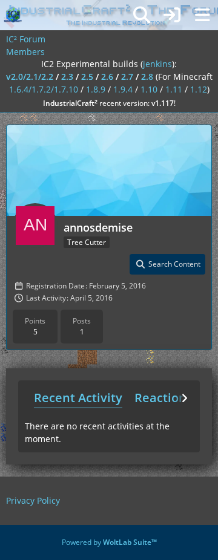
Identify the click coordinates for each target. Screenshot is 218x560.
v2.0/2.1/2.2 (29, 76)
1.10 (148, 89)
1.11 (173, 89)
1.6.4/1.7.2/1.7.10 (43, 89)
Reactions (163, 397)
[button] (167, 264)
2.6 (107, 76)
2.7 (127, 76)
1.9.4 (123, 89)
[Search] (142, 15)
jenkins (157, 64)
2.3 (67, 76)
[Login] (172, 15)
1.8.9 (95, 89)
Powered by (109, 542)
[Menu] (202, 15)
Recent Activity (78, 397)
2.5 (87, 76)
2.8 (147, 76)
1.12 (198, 89)
